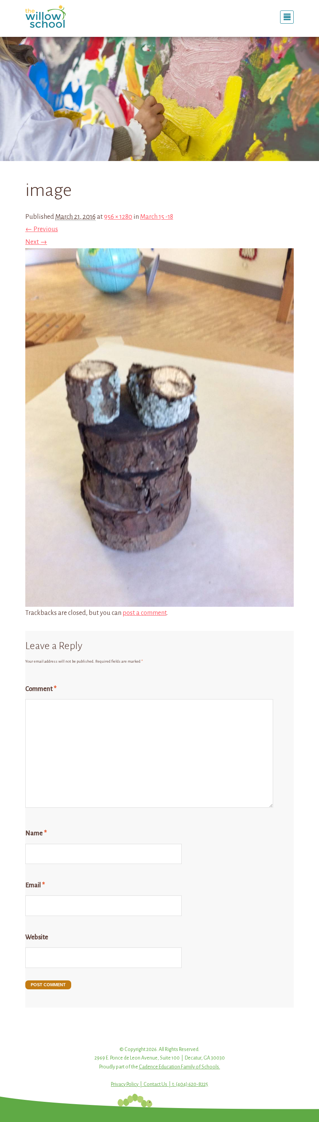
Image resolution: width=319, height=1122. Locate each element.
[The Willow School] (66, 16)
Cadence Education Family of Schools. (179, 1067)
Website (36, 937)
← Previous (41, 229)
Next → (36, 242)
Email (35, 885)
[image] (159, 600)
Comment (40, 689)
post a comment (145, 612)
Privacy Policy (124, 1084)
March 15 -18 (156, 216)
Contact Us (155, 1084)
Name (36, 833)
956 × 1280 (118, 216)
